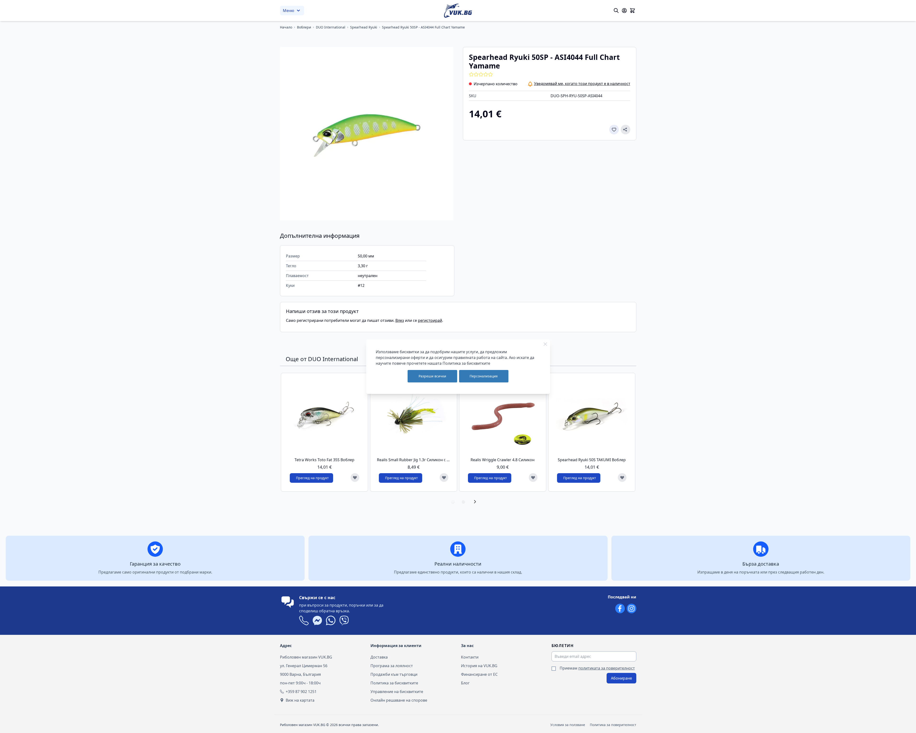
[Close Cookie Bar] (545, 344)
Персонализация (484, 376)
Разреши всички (432, 376)
